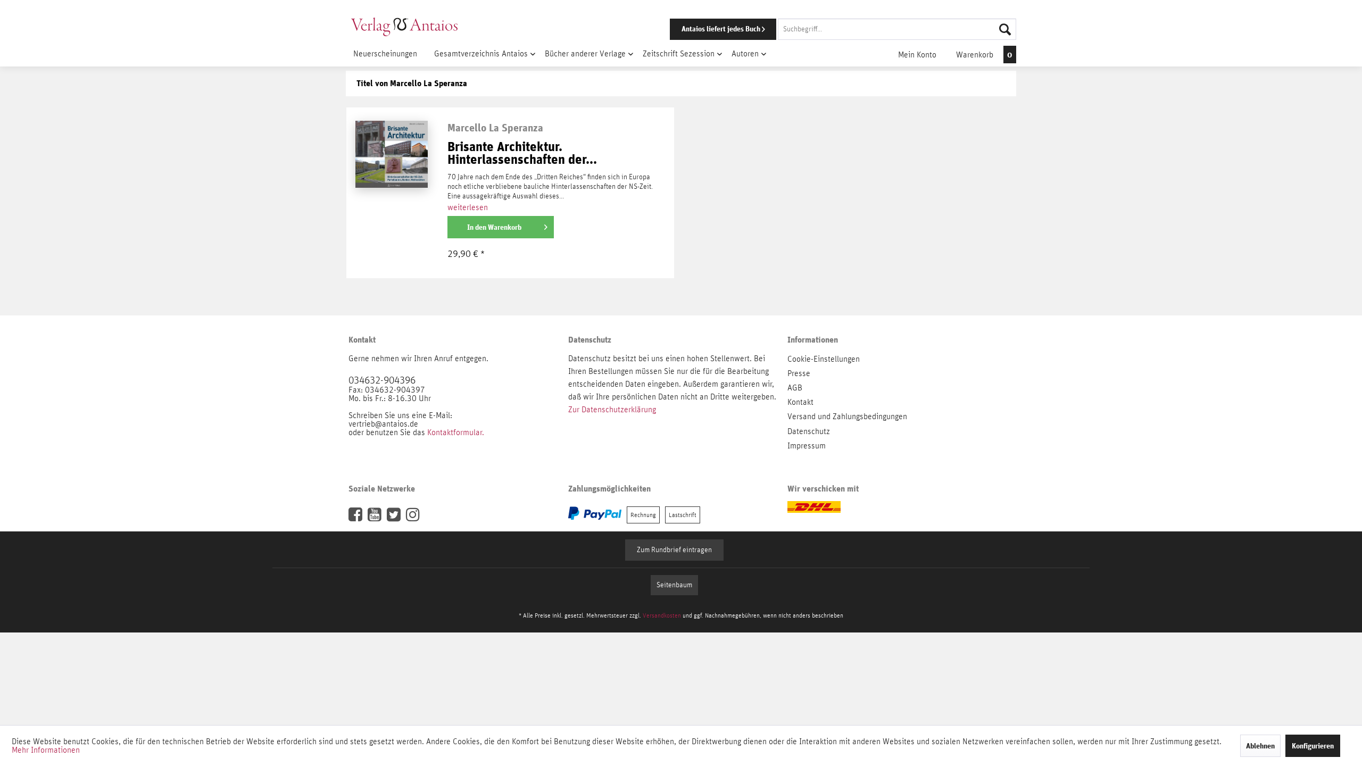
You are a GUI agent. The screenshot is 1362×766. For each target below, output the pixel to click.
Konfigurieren (1313, 746)
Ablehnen (1260, 746)
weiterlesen (467, 207)
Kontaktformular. (455, 432)
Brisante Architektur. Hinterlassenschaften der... (522, 153)
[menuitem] (828, 29)
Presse (798, 373)
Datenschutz (808, 431)
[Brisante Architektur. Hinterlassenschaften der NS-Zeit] (391, 206)
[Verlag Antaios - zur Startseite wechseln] (404, 26)
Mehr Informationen (46, 750)
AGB (794, 388)
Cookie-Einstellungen (823, 359)
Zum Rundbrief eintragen (674, 550)
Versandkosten (662, 615)
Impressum (806, 446)
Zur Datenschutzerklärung (612, 409)
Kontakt (800, 402)
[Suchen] (1005, 29)
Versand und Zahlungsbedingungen (847, 416)
